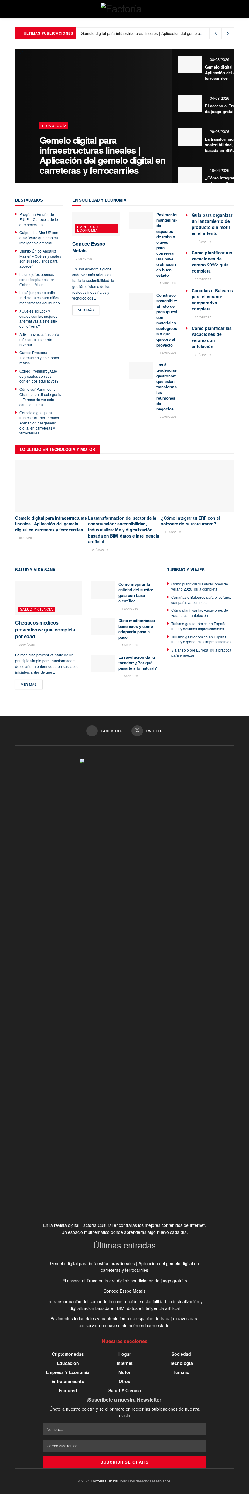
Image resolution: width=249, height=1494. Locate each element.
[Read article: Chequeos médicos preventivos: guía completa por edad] (48, 598)
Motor (124, 1372)
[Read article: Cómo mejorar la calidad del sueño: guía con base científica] (103, 590)
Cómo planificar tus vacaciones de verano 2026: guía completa (212, 262)
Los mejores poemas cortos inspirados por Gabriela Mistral (36, 279)
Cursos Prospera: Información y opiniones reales (39, 357)
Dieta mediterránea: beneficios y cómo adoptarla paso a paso (136, 629)
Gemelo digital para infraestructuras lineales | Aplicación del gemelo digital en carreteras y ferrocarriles (102, 154)
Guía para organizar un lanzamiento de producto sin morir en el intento (212, 224)
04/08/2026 (219, 98)
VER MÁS (89, 309)
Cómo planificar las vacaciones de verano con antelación (212, 337)
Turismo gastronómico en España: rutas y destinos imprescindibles (199, 626)
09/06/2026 (167, 416)
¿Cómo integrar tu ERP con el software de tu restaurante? (190, 521)
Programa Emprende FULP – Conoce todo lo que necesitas (38, 219)
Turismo (181, 1372)
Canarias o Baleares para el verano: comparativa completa (212, 299)
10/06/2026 (219, 170)
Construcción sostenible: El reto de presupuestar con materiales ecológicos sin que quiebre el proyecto (169, 320)
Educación (68, 1363)
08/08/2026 (219, 59)
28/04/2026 (26, 644)
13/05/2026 (202, 242)
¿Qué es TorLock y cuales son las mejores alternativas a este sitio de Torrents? (38, 318)
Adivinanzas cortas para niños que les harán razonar (39, 339)
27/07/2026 (83, 259)
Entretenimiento (67, 1381)
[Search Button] (231, 9)
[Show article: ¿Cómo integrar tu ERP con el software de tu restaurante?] (190, 175)
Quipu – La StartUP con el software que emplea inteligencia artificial (38, 237)
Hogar (124, 1354)
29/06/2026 (219, 131)
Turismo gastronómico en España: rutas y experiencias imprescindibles (201, 639)
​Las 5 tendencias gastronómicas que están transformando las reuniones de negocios (170, 387)
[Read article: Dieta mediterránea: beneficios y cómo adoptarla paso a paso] (103, 626)
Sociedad (181, 1354)
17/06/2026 (167, 283)
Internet (125, 1363)
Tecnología (54, 125)
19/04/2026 (129, 608)
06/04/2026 (129, 676)
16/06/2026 (167, 352)
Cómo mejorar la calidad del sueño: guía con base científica (135, 592)
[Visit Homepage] (124, 9)
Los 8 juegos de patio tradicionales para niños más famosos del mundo (39, 297)
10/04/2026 (129, 645)
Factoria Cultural (104, 1480)
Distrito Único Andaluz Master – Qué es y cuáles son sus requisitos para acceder (40, 258)
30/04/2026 (202, 279)
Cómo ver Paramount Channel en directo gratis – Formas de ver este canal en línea (40, 397)
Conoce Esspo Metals (88, 247)
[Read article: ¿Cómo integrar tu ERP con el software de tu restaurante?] (197, 486)
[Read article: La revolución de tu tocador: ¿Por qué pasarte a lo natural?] (103, 663)
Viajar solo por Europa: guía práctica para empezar (201, 652)
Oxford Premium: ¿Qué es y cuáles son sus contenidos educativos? (39, 376)
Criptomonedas (68, 1354)
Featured (68, 1390)
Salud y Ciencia (36, 609)
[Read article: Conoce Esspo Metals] (96, 224)
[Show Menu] (17, 9)
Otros (124, 1381)
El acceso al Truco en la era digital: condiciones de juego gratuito (124, 1281)
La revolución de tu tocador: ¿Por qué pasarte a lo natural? (137, 662)
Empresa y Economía (88, 228)
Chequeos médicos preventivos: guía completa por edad (45, 629)
